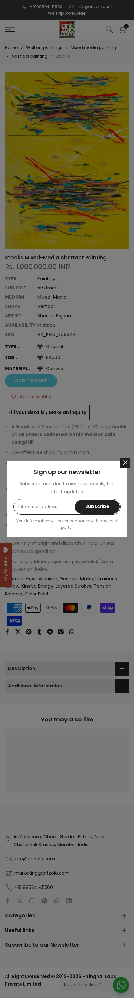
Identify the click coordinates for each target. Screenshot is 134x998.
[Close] (125, 463)
